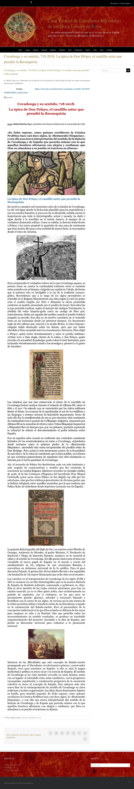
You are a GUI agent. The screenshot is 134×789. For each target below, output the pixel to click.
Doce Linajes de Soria (13, 717)
